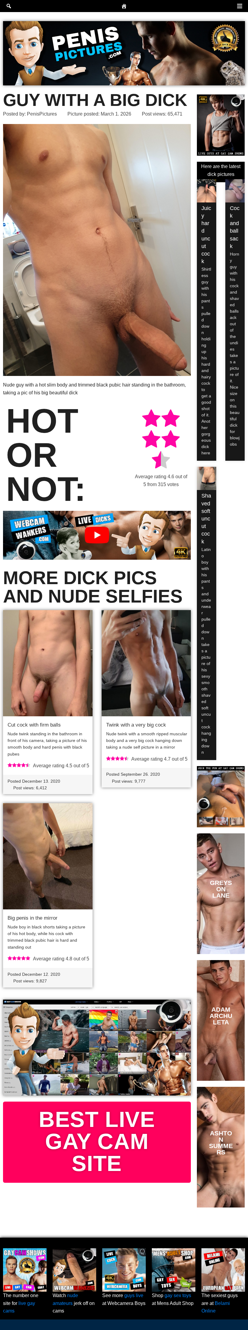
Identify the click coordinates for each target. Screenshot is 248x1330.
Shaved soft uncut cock (206, 518)
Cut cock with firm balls (34, 725)
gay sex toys (178, 1295)
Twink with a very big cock (136, 725)
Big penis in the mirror (32, 918)
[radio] (151, 419)
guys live (133, 1295)
